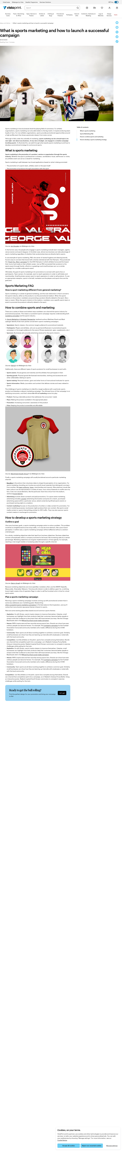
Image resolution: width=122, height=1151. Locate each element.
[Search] (77, 8)
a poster (23, 498)
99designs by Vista (17, 2)
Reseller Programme (32, 2)
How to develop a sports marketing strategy (93, 139)
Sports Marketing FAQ (86, 133)
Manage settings (112, 1145)
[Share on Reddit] (117, 36)
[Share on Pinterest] (117, 27)
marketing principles (12, 316)
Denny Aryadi (15, 583)
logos (32, 487)
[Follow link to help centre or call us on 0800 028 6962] (87, 8)
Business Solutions (45, 2)
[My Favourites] (102, 8)
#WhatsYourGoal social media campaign (35, 620)
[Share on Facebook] (117, 22)
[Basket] (117, 8)
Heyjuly (13, 365)
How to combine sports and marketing (91, 136)
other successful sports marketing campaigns (20, 605)
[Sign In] (109, 8)
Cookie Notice (62, 1140)
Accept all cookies (68, 1145)
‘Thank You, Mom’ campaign (17, 262)
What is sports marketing (87, 131)
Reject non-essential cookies (91, 1145)
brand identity (18, 494)
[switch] (114, 2)
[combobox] (51, 8)
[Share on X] (117, 32)
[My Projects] (94, 8)
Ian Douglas (15, 246)
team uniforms (24, 487)
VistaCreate (6, 2)
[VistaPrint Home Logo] (12, 7)
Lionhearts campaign (51, 625)
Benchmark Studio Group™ (20, 474)
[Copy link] (117, 41)
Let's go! (62, 693)
